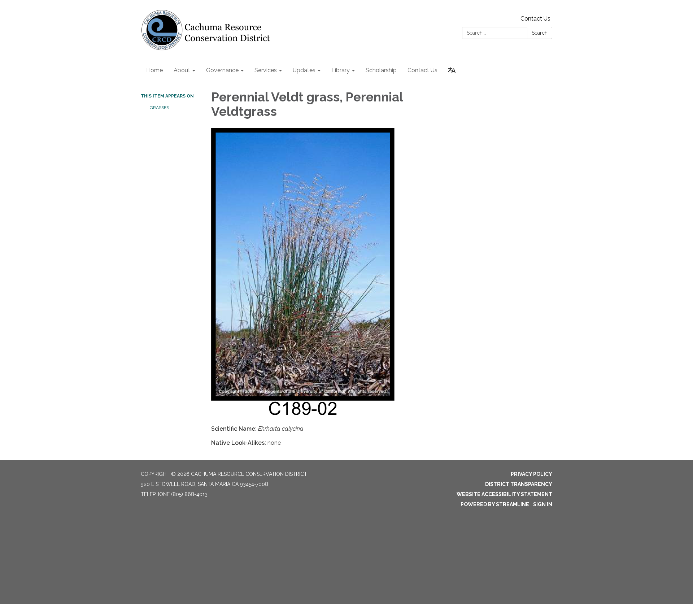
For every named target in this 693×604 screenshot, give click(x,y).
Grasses (159, 107)
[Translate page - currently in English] (452, 70)
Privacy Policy (531, 474)
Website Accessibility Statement (504, 494)
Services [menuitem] (265, 70)
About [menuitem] (182, 70)
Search (540, 33)
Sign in (542, 504)
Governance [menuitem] (222, 70)
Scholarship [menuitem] (381, 70)
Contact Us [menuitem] (422, 70)
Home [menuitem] (154, 70)
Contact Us (535, 18)
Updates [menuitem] (304, 70)
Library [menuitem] (340, 70)
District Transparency (518, 484)
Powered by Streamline (495, 504)
